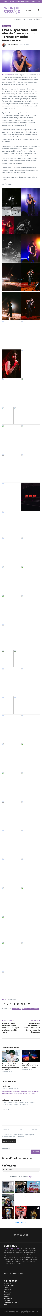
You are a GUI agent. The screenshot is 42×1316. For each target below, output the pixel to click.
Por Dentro (8, 1298)
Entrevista (7, 1292)
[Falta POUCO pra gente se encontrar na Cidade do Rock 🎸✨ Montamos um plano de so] (33, 1187)
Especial (7, 1294)
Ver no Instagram (21, 1222)
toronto (36, 1008)
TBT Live (7, 1305)
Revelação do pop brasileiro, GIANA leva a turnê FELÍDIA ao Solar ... (30, 1066)
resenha (24, 1008)
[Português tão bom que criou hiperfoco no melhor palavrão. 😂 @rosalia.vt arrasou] (33, 1212)
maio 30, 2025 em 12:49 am (10, 1088)
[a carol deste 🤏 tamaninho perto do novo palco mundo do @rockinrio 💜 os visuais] (8, 1200)
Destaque (7, 1290)
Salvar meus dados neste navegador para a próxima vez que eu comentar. (18, 1136)
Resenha (7, 1301)
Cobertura (6, 26)
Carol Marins (13, 45)
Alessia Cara (17, 1008)
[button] (11, 202)
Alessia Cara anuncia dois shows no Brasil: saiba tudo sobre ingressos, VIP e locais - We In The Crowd (20, 1092)
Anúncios (7, 1283)
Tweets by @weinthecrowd (13, 1273)
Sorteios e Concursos (11, 1303)
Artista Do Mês (9, 1285)
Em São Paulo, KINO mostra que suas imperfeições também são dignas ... (10, 1067)
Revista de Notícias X (21, 1313)
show (30, 1008)
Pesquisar (6, 1148)
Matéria (6, 1296)
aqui (30, 1177)
